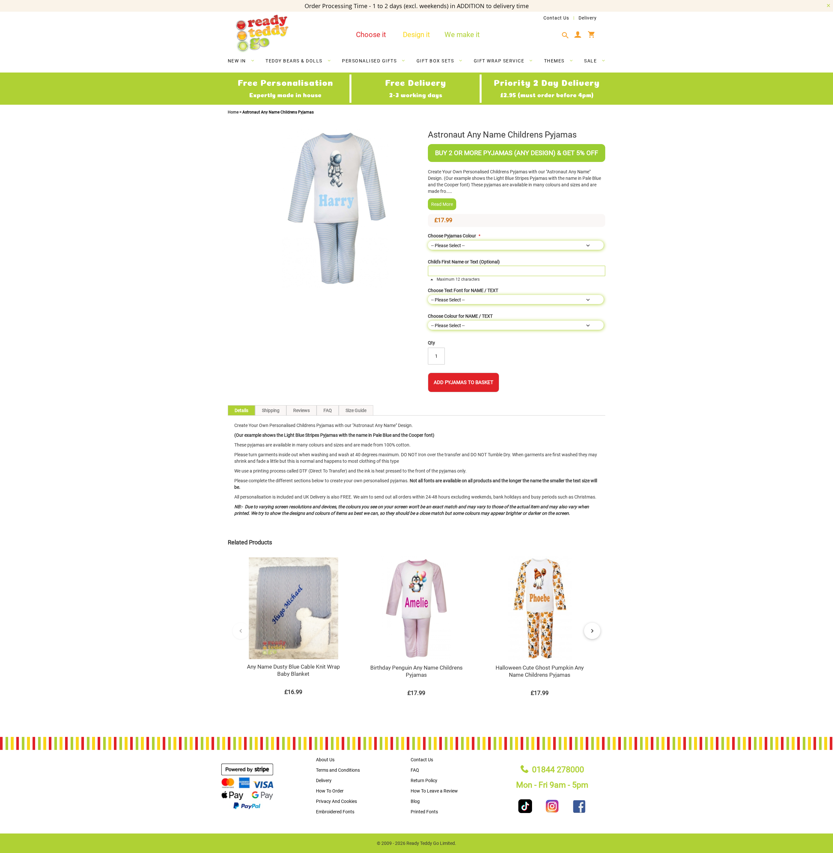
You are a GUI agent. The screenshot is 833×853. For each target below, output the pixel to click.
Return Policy (424, 780)
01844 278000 (558, 769)
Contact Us (556, 17)
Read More (442, 204)
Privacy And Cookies (336, 801)
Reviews (301, 410)
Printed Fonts (424, 811)
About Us (325, 759)
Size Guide (356, 410)
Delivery (588, 17)
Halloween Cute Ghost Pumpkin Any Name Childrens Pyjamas (540, 671)
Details (241, 410)
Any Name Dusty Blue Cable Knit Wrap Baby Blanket (293, 670)
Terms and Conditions (338, 770)
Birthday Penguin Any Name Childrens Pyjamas (416, 671)
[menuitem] (241, 60)
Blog (415, 801)
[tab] (567, 35)
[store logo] (262, 33)
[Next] (592, 631)
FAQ (327, 410)
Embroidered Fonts (335, 811)
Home (233, 112)
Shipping (271, 410)
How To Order (330, 790)
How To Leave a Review (434, 790)
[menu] (416, 62)
